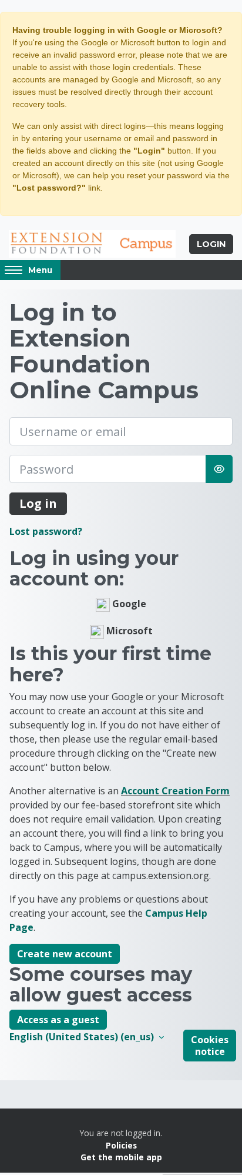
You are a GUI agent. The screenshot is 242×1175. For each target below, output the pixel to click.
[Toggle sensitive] (219, 469)
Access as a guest (58, 1019)
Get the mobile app (121, 1157)
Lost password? (45, 531)
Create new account (64, 953)
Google (128, 604)
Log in (38, 503)
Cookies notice (209, 1045)
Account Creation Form (175, 790)
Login (211, 244)
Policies (121, 1145)
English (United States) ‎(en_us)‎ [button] (82, 1036)
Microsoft (128, 631)
